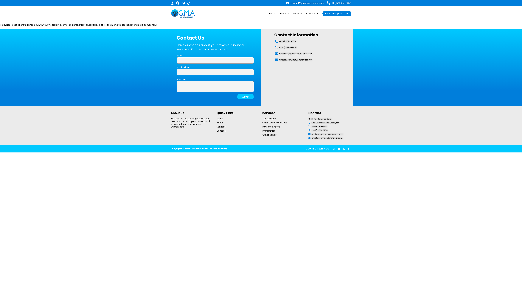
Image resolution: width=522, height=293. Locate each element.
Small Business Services (274, 122)
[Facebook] (177, 3)
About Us (284, 13)
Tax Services (269, 118)
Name (180, 55)
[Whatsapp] (183, 3)
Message (181, 79)
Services (297, 13)
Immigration (268, 131)
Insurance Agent (271, 126)
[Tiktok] (188, 3)
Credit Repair (269, 135)
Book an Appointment (337, 13)
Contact (221, 131)
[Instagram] (172, 3)
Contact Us (312, 13)
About (220, 122)
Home (272, 13)
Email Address (184, 67)
